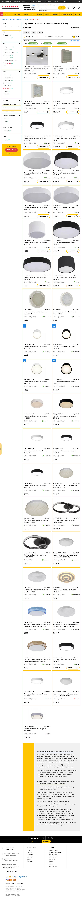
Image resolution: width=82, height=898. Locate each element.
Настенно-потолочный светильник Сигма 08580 (36, 313)
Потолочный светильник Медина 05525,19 (64, 174)
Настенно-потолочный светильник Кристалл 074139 (36, 591)
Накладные (8, 49)
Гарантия (17, 1)
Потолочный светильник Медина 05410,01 (35, 347)
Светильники (17, 19)
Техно (7, 91)
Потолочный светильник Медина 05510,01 (35, 243)
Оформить (46, 841)
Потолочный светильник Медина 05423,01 (35, 417)
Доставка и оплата (7, 1)
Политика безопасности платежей (14, 883)
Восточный (8, 75)
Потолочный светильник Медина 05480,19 (64, 660)
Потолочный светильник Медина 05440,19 (35, 486)
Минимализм (9, 80)
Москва (33, 5)
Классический (9, 77)
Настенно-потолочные (11, 52)
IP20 (7, 119)
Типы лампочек (53, 866)
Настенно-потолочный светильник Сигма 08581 (65, 313)
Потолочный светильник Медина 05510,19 (64, 278)
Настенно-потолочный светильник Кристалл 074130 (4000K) (65, 695)
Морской (8, 85)
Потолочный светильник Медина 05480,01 (64, 139)
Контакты (63, 1)
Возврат (24, 1)
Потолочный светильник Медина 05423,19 (64, 417)
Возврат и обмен (53, 856)
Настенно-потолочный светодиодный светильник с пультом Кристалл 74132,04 (37, 660)
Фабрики (29, 852)
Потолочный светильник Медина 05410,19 (64, 347)
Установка (39, 1)
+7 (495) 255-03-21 (29, 9)
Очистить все (74, 41)
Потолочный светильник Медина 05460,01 (64, 104)
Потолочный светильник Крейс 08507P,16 (35, 730)
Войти (78, 1)
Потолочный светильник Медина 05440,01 (35, 695)
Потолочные (26, 19)
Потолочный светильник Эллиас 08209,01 (64, 591)
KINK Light (8, 130)
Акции (28, 859)
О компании (31, 848)
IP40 (6, 121)
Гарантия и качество (54, 854)
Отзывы (31, 1)
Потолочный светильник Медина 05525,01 (64, 209)
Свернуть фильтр (31, 36)
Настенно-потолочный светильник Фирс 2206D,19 (36, 70)
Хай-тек (7, 94)
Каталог (1, 14)
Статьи (50, 864)
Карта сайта (30, 861)
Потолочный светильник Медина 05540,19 (35, 278)
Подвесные (9, 57)
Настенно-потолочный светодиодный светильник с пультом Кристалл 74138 (66, 625)
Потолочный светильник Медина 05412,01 (35, 382)
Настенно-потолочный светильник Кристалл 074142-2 (36, 521)
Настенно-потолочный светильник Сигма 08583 (36, 104)
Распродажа (30, 856)
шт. (35, 841)
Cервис (51, 848)
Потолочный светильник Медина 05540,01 (35, 209)
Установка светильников (55, 852)
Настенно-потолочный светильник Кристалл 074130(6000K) (65, 556)
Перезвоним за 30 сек (44, 5)
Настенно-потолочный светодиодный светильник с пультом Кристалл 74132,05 (37, 625)
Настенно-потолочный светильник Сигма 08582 (65, 70)
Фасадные (8, 66)
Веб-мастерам (52, 857)
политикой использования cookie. (14, 891)
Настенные (9, 55)
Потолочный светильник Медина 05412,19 (64, 382)
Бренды (56, 1)
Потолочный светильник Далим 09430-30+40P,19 (64, 521)
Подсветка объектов (10, 60)
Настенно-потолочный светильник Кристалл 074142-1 (65, 486)
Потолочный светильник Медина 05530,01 (35, 174)
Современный (32, 43)
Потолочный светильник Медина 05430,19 (64, 452)
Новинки (29, 857)
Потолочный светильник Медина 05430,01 (35, 452)
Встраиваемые (9, 47)
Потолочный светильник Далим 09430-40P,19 (35, 556)
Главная (4, 19)
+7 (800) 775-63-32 (29, 7)
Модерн (8, 83)
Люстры (8, 35)
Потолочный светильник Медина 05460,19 (35, 139)
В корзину (42, 77)
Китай (7, 139)
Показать (10, 150)
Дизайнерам (47, 1)
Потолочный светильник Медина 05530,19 (64, 243)
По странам (30, 854)
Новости (51, 863)
